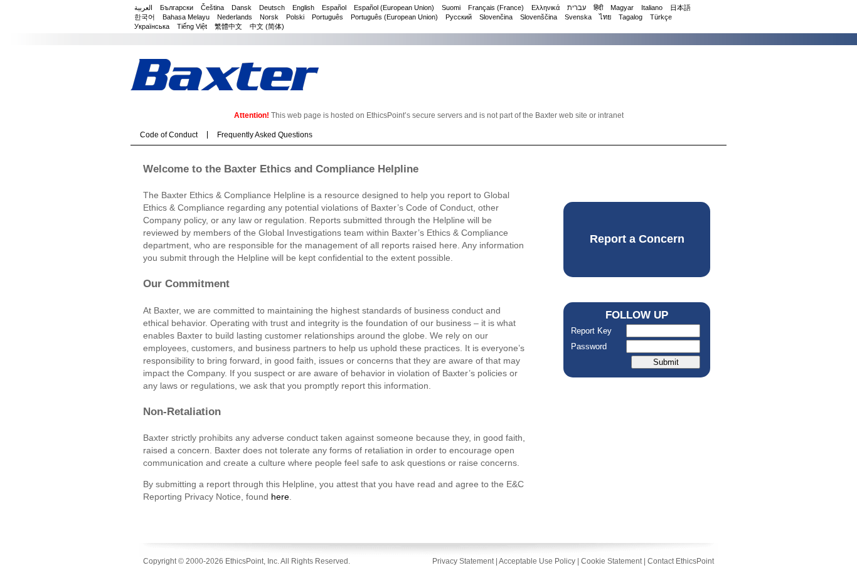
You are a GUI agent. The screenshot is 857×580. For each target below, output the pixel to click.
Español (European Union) (394, 7)
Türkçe (661, 17)
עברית (576, 7)
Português (327, 17)
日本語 (680, 7)
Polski (295, 17)
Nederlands (234, 17)
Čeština (212, 7)
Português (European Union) (394, 17)
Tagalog (630, 17)
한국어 (144, 17)
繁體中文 (228, 26)
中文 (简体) (267, 26)
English (303, 7)
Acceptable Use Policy (537, 561)
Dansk (242, 7)
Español (334, 7)
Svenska (578, 17)
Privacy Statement (463, 561)
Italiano (652, 7)
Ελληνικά (545, 7)
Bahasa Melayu (186, 17)
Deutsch (272, 7)
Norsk (269, 17)
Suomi (451, 7)
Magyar (622, 7)
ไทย (605, 17)
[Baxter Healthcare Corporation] (224, 74)
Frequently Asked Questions (264, 135)
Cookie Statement (611, 561)
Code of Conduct (169, 135)
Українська (151, 26)
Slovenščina (538, 17)
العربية (143, 7)
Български (176, 7)
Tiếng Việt (192, 26)
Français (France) (496, 7)
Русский (458, 17)
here (280, 497)
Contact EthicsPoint (680, 561)
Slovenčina (496, 17)
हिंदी (598, 7)
